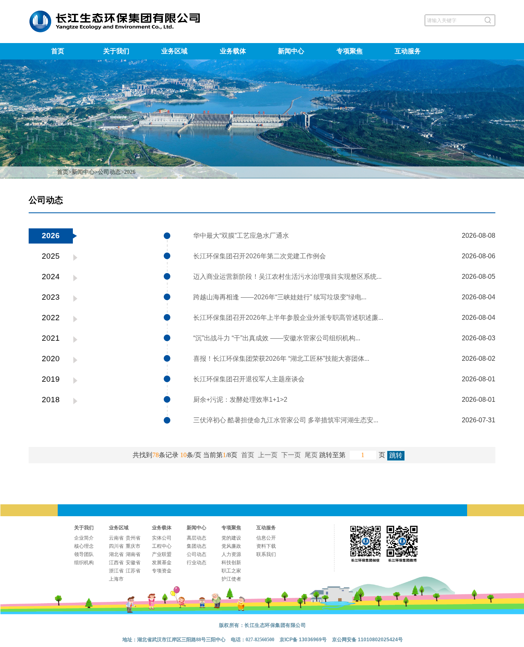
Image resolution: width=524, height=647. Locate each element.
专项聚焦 (350, 51)
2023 (51, 297)
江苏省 (133, 571)
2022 (51, 317)
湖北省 (116, 554)
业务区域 (174, 51)
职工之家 (231, 571)
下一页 (291, 454)
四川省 (116, 546)
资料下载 (266, 546)
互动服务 (408, 51)
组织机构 (84, 562)
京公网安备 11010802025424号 (367, 639)
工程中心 (162, 546)
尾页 (311, 454)
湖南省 (133, 554)
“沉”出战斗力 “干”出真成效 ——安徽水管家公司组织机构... (276, 338)
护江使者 (231, 579)
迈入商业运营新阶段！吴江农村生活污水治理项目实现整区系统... (287, 276)
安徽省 (133, 562)
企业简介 (84, 538)
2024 (51, 276)
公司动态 (109, 172)
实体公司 (162, 538)
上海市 (116, 579)
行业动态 (196, 562)
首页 (57, 51)
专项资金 (162, 571)
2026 (130, 172)
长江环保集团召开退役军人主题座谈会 (249, 379)
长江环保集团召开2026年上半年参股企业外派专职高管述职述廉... (288, 317)
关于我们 (116, 51)
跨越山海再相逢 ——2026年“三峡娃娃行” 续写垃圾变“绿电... (279, 297)
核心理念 (84, 546)
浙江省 (116, 571)
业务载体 (233, 51)
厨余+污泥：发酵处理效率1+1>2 (240, 399)
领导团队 (84, 554)
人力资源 (231, 554)
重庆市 (133, 546)
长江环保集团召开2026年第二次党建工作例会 (259, 256)
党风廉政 (231, 546)
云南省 (116, 538)
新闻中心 (291, 51)
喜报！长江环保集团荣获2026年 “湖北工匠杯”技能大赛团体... (281, 358)
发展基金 (162, 562)
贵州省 (133, 538)
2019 (51, 379)
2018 (51, 399)
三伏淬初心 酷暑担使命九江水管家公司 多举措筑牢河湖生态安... (285, 420)
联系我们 (266, 554)
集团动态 (196, 546)
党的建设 (231, 538)
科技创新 (231, 562)
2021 (51, 338)
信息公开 (266, 538)
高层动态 (196, 538)
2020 (51, 358)
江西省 (116, 562)
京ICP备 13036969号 (303, 639)
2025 (51, 256)
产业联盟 (162, 554)
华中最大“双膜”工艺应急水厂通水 (241, 235)
